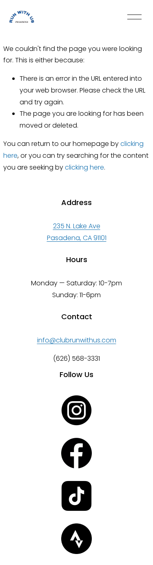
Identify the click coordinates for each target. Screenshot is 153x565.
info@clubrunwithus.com (76, 340)
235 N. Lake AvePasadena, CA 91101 (76, 232)
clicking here (84, 167)
